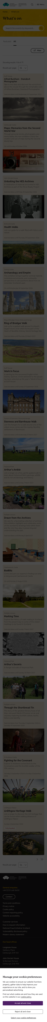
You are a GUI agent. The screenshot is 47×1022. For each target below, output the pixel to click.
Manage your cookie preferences (22, 977)
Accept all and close (23, 1003)
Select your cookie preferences (23, 1018)
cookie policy (26, 997)
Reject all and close (23, 1011)
